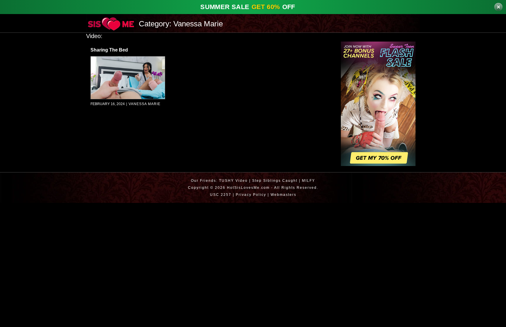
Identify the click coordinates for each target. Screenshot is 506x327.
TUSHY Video (233, 180)
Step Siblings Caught (275, 180)
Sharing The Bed (109, 50)
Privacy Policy (250, 194)
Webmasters (284, 194)
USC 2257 (219, 194)
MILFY (309, 180)
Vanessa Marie (143, 104)
